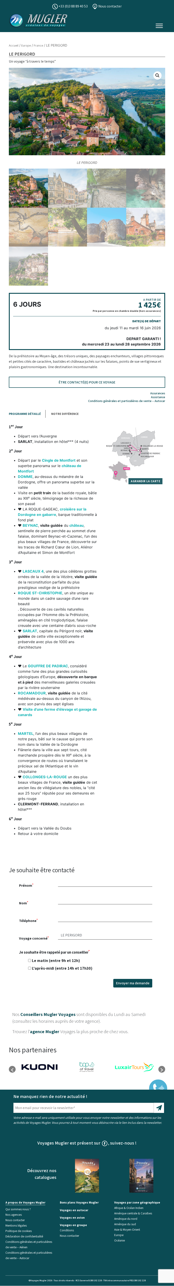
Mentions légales (16, 1225)
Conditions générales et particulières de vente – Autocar (126, 401)
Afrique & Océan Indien (128, 1208)
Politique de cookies (18, 1231)
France (38, 45)
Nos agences (13, 1215)
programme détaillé (25, 414)
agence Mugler (44, 1031)
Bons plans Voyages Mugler (79, 1202)
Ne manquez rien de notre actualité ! (50, 1096)
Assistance (158, 397)
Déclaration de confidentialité (24, 1236)
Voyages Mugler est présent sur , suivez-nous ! (87, 1143)
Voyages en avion (72, 1217)
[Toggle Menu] (159, 26)
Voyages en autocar (74, 1210)
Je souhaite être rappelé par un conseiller (55, 960)
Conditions (67, 1230)
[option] (39, 1067)
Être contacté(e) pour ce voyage (87, 382)
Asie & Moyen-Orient (127, 1229)
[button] (157, 75)
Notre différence (65, 414)
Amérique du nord (125, 1219)
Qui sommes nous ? (18, 1209)
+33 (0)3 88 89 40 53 (73, 6)
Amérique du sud (125, 1224)
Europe (26, 45)
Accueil (13, 45)
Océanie (119, 1240)
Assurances (157, 393)
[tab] (27, 414)
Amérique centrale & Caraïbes (133, 1213)
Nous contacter (110, 6)
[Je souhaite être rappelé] (155, 1085)
